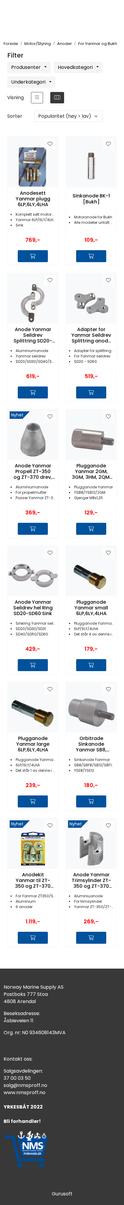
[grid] (57, 97)
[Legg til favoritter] (50, 144)
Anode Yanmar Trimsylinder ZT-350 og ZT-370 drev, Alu (91, 880)
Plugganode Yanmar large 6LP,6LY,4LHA (32, 744)
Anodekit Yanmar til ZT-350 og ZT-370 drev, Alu (33, 880)
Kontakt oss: (18, 1058)
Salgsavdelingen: (23, 1070)
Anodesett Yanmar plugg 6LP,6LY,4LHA (33, 199)
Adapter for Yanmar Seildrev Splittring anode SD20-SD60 (91, 335)
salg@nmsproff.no (25, 1085)
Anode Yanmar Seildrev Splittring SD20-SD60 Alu (33, 335)
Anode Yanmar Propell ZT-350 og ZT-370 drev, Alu (33, 471)
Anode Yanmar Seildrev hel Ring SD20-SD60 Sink (33, 608)
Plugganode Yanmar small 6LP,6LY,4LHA (91, 608)
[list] (37, 97)
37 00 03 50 (17, 1078)
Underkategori (29, 81)
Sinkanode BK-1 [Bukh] (91, 198)
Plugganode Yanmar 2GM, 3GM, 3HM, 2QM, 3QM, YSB (91, 471)
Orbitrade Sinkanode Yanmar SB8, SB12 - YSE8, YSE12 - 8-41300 (91, 744)
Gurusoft (62, 1193)
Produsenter (26, 67)
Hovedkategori (76, 67)
